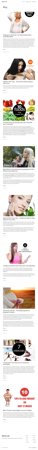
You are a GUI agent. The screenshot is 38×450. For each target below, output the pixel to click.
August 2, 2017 (5, 92)
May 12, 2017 (5, 380)
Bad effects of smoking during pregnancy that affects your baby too (18, 170)
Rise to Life (4, 1)
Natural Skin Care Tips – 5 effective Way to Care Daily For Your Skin (19, 219)
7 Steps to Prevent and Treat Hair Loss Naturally (19, 266)
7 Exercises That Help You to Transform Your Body (16, 363)
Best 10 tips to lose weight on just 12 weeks (17, 410)
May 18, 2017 (5, 280)
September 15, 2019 (6, 51)
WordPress (34, 447)
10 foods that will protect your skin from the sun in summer (17, 123)
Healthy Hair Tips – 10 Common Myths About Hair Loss (18, 82)
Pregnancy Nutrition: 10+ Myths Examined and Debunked (17, 35)
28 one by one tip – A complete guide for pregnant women (16, 311)
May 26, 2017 (5, 139)
